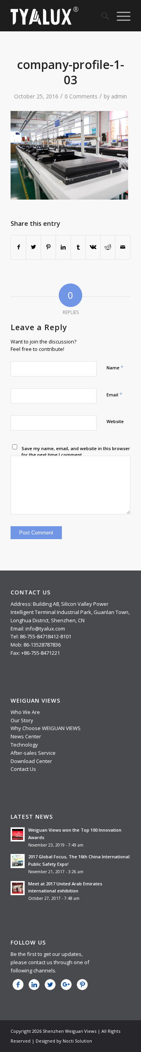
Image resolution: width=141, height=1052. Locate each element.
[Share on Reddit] (108, 247)
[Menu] (119, 15)
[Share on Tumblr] (78, 247)
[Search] (101, 15)
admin (119, 96)
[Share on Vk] (93, 247)
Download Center (31, 761)
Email (114, 394)
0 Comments (81, 96)
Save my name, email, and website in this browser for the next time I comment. (76, 451)
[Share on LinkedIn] (63, 247)
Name (115, 367)
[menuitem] (101, 15)
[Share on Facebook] (18, 247)
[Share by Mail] (123, 247)
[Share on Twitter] (33, 247)
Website (115, 421)
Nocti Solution (77, 1041)
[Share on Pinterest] (48, 247)
